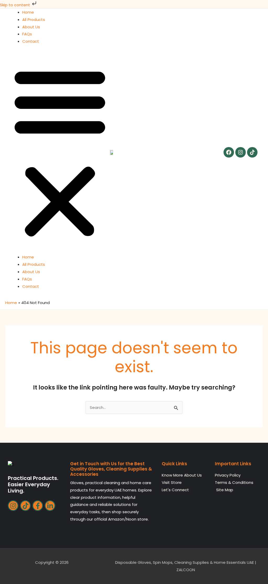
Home (28, 12)
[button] (59, 152)
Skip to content (15, 5)
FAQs (27, 34)
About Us (31, 27)
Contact (30, 41)
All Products (33, 19)
